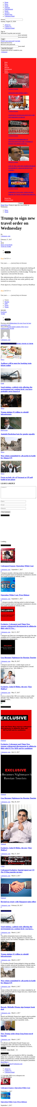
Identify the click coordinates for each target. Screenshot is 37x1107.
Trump (7, 307)
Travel (6, 305)
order (6, 303)
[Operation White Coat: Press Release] (8, 591)
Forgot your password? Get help (10, 41)
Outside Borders (6, 911)
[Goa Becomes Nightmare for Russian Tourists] (8, 654)
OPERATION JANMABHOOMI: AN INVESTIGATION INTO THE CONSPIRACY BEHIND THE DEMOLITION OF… (20, 142)
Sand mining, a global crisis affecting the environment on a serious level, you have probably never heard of (16, 389)
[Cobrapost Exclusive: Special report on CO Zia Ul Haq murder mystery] (16, 864)
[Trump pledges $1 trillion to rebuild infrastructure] (11, 406)
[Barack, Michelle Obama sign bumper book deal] (8, 1003)
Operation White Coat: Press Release (15, 595)
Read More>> (5, 1062)
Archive (7, 13)
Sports (6, 11)
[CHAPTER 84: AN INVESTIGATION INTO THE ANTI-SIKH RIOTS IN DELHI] (18, 109)
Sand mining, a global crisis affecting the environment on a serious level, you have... (17, 928)
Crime (2, 866)
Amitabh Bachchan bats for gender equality (18, 434)
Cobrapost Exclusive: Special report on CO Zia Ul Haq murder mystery (17, 871)
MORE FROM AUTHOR (24, 343)
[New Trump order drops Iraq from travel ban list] (8, 1030)
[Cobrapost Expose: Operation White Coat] (8, 562)
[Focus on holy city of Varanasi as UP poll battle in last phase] (11, 472)
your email (21, 46)
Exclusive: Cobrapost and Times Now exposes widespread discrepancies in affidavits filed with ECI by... (18, 626)
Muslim (7, 302)
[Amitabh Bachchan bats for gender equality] (11, 428)
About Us (7, 25)
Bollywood (4, 430)
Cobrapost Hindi (10, 16)
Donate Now (8, 14)
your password (22, 37)
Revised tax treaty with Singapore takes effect (18, 902)
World (6, 6)
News (6, 4)
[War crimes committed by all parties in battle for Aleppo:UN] (11, 450)
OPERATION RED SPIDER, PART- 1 (18, 93)
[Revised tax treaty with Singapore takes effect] (16, 896)
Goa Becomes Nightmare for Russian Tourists (18, 658)
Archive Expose (13, 89)
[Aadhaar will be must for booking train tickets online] (11, 358)
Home (6, 2)
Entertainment (9, 9)
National (7, 7)
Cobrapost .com (5, 236)
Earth (2, 383)
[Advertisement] (16, 55)
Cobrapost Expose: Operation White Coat (17, 566)
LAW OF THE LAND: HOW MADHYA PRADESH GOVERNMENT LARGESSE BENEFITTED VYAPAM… (21, 168)
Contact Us (8, 26)
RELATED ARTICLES (8, 343)
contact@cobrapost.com (15, 1064)
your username (22, 35)
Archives (3, 1050)
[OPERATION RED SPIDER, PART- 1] (18, 87)
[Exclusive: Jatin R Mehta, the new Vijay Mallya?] (8, 683)
